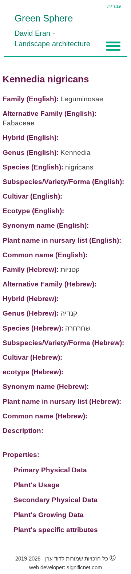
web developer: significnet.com (65, 567)
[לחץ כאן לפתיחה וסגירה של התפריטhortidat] (113, 46)
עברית (114, 6)
